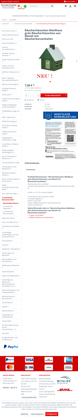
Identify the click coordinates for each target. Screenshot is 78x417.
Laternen (5, 245)
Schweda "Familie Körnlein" (8, 54)
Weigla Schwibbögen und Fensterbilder (9, 106)
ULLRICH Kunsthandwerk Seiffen (11, 100)
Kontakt (24, 384)
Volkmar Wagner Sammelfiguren (8, 151)
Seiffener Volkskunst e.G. (11, 72)
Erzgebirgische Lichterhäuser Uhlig (9, 139)
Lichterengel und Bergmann (8, 254)
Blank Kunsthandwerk (10, 84)
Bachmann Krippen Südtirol (9, 174)
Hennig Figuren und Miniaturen (9, 168)
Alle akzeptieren (37, 414)
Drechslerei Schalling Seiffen (9, 126)
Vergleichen (30, 100)
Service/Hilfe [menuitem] (70, 1)
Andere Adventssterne (10, 35)
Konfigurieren (52, 414)
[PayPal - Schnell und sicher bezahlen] (11, 346)
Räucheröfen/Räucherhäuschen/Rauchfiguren (12, 203)
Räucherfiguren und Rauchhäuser (9, 260)
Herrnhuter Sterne (9, 31)
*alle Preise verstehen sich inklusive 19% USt (29, 380)
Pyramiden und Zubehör (11, 226)
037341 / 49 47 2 (10, 387)
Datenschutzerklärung (47, 394)
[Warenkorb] (75, 6)
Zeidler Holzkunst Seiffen (11, 60)
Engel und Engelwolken (10, 276)
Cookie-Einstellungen (46, 381)
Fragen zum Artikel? (36, 215)
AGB (22, 394)
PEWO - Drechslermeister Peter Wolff (10, 187)
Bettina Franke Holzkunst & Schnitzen (11, 180)
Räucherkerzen (7, 311)
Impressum (43, 397)
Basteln (5, 307)
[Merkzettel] (66, 6)
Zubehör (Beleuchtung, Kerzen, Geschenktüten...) (10, 327)
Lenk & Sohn (6, 95)
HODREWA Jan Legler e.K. (11, 111)
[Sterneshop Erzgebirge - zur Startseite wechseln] (14, 8)
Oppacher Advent (8, 218)
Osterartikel (6, 321)
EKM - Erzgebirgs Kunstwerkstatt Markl (10, 79)
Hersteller (5, 333)
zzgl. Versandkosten (36, 88)
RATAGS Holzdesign (9, 121)
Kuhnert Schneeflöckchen (8, 48)
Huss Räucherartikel (9, 194)
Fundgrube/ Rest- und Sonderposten (10, 338)
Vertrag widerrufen (29, 397)
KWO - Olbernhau (8, 117)
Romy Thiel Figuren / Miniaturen (9, 157)
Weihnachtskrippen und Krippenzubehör (10, 291)
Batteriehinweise (45, 379)
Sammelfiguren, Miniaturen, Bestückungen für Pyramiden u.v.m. (8, 283)
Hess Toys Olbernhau (10, 222)
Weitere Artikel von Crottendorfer (41, 217)
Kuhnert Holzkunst (9, 43)
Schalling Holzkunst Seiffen (9, 89)
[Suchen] (52, 6)
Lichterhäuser (7, 303)
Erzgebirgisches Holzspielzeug (7, 316)
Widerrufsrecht (26, 392)
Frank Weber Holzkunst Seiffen (10, 145)
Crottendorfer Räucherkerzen (8, 212)
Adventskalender (8, 272)
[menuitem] (41, 6)
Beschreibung (30, 170)
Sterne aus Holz (7, 39)
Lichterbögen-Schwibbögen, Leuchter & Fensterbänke (10, 234)
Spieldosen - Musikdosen (11, 249)
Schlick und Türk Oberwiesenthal (8, 67)
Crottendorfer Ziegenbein (8, 207)
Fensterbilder (7, 241)
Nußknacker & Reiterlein (10, 265)
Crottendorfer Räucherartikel (8, 199)
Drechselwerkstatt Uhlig (10, 163)
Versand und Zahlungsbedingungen (29, 387)
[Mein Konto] (70, 6)
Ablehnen (24, 414)
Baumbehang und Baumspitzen (8, 297)
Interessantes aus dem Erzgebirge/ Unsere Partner (47, 386)
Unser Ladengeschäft (46, 392)
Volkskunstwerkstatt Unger (9, 133)
